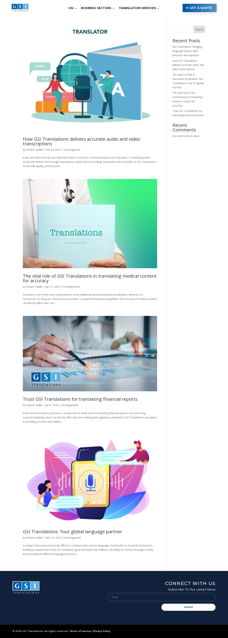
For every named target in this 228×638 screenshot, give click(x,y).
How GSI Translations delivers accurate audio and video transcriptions (81, 141)
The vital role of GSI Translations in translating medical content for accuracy (90, 278)
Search (199, 29)
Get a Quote (201, 8)
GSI (71, 8)
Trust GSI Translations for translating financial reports (80, 399)
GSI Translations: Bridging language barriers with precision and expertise (187, 51)
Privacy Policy (101, 631)
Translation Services (137, 8)
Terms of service (80, 631)
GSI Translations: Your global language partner (72, 531)
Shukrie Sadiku (34, 149)
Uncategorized (71, 149)
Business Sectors (96, 8)
